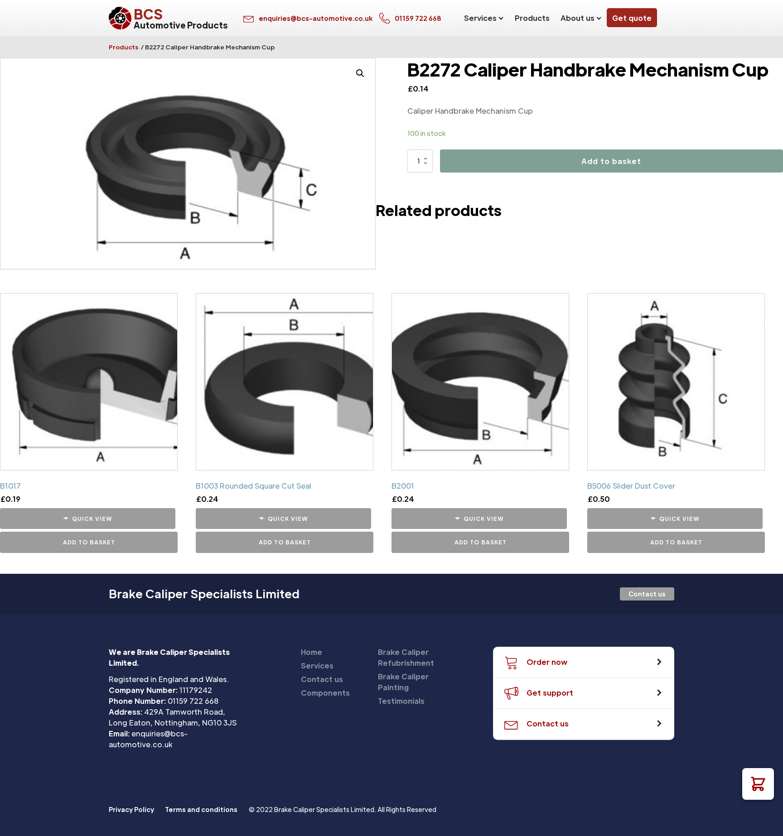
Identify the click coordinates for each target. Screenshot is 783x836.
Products (532, 18)
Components (325, 692)
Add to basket (611, 161)
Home (311, 652)
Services (480, 18)
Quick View (92, 518)
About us (577, 18)
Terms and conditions (201, 809)
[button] (758, 784)
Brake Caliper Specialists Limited (204, 593)
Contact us (647, 594)
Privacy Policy (131, 809)
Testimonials (401, 701)
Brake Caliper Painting (403, 682)
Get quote (632, 18)
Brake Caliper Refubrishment (406, 657)
